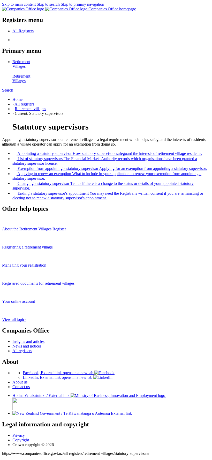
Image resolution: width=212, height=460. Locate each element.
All (23, 31)
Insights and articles (28, 341)
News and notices (26, 346)
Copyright (20, 440)
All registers (24, 104)
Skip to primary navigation (82, 4)
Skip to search (48, 4)
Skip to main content (19, 4)
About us (19, 382)
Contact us (21, 386)
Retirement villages (30, 109)
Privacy (18, 435)
